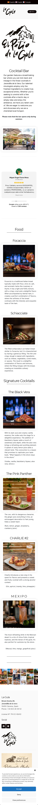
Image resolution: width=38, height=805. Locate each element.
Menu (32, 11)
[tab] (12, 143)
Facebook (4, 726)
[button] (35, 770)
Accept (19, 789)
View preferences (19, 800)
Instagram (8, 726)
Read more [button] (19, 195)
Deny (19, 795)
